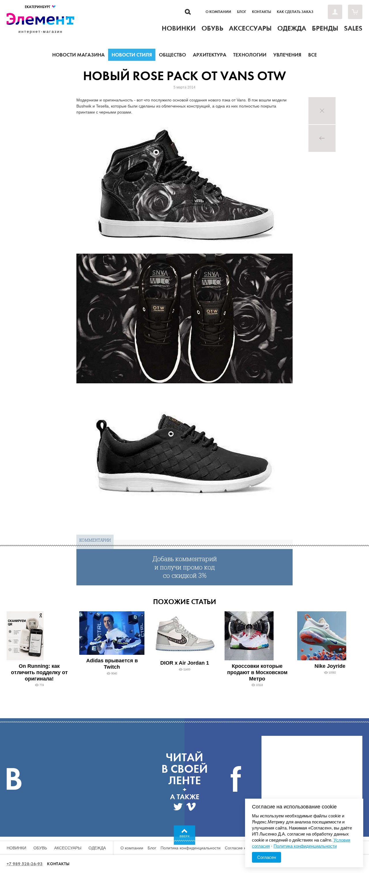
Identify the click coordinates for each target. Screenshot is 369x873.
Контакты (261, 12)
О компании (218, 12)
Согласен (266, 857)
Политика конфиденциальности (191, 848)
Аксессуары (67, 848)
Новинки (16, 848)
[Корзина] (355, 12)
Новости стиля (132, 55)
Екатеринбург (38, 7)
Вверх (185, 836)
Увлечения (287, 55)
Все (312, 55)
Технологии (249, 55)
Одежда (97, 848)
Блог (241, 12)
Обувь (40, 848)
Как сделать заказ (295, 12)
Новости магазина (78, 55)
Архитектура (209, 55)
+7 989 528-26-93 (25, 863)
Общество (172, 55)
